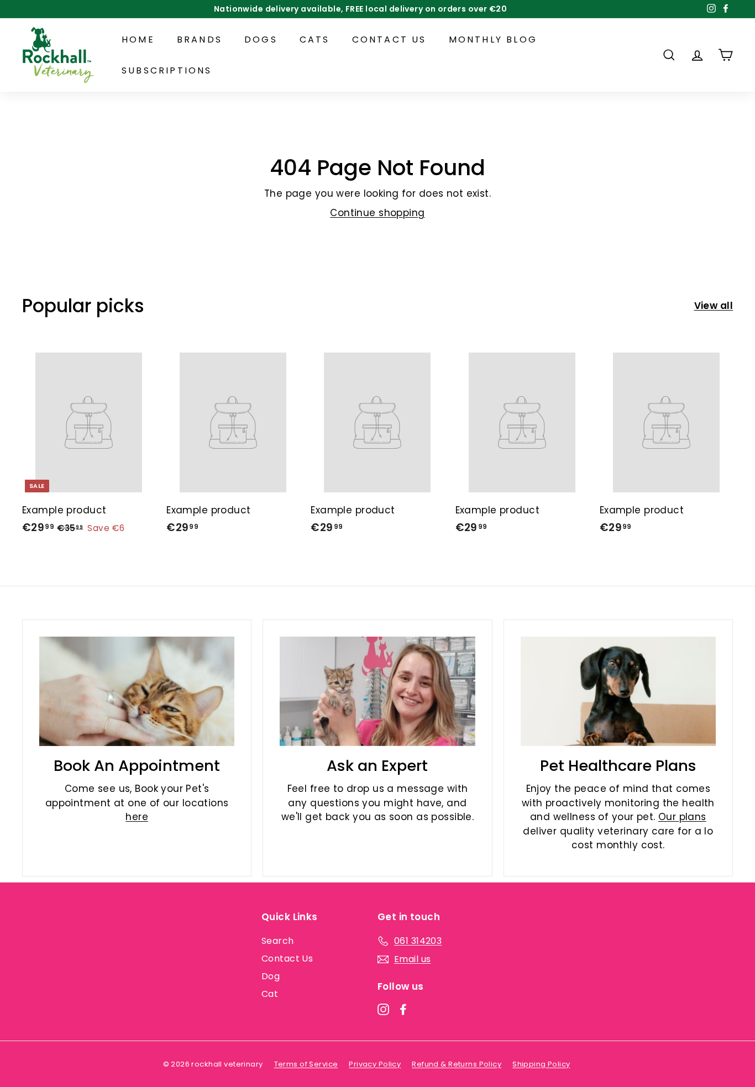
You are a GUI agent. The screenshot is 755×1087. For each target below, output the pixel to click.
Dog (270, 976)
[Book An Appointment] (136, 692)
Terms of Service (306, 1064)
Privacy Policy (375, 1064)
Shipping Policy (541, 1064)
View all (713, 305)
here (136, 816)
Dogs (260, 39)
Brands (199, 39)
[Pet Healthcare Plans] (618, 692)
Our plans (682, 816)
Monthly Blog (493, 39)
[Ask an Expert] (377, 692)
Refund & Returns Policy (456, 1064)
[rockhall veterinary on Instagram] (383, 1009)
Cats (315, 39)
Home (138, 39)
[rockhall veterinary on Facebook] (403, 1009)
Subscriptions (167, 70)
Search (277, 940)
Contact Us (389, 39)
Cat (269, 994)
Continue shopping (377, 212)
